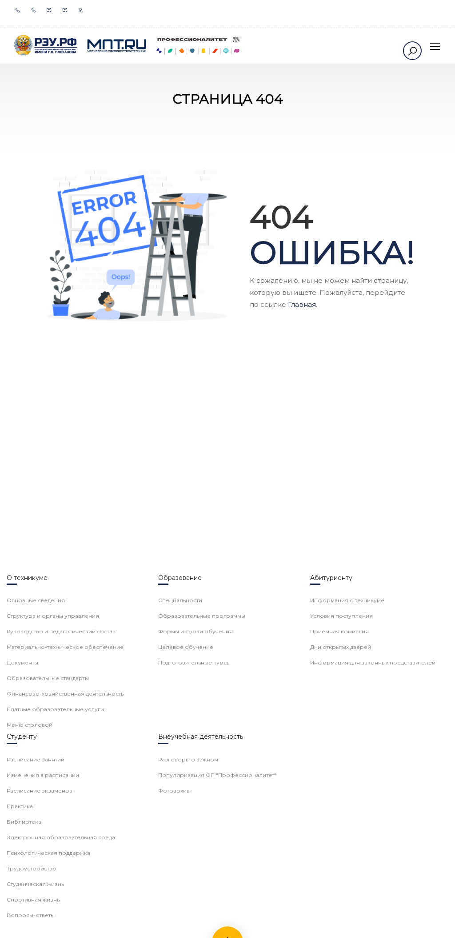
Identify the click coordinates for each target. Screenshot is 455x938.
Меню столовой (29, 724)
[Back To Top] (437, 922)
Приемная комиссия (339, 631)
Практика (20, 806)
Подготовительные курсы (194, 662)
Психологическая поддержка (48, 852)
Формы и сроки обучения (195, 631)
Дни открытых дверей (340, 647)
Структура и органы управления (53, 615)
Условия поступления (341, 615)
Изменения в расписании (43, 775)
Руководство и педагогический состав (61, 631)
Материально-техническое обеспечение (65, 647)
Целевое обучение (185, 647)
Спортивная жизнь (33, 899)
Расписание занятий (35, 759)
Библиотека (24, 821)
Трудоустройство (31, 868)
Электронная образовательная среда (61, 837)
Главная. (302, 304)
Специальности (180, 600)
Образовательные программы (201, 615)
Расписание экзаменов (39, 790)
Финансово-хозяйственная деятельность (65, 693)
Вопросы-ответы (31, 915)
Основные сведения (36, 600)
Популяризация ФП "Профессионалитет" (217, 775)
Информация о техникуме (347, 600)
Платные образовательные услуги (55, 709)
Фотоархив (174, 790)
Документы (22, 662)
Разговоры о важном (188, 759)
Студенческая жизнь (35, 884)
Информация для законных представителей (372, 662)
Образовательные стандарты (48, 678)
